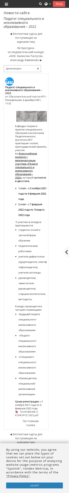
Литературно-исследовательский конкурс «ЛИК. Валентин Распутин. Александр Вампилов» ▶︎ (26, 54)
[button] (40, 4)
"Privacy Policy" (18, 476)
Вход (59, 4)
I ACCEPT (34, 485)
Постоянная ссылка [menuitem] (31, 423)
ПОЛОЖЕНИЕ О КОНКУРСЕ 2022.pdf (26, 413)
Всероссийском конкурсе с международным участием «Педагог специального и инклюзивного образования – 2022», (26, 165)
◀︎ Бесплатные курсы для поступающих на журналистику (26, 37)
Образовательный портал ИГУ (27, 96)
